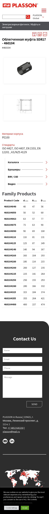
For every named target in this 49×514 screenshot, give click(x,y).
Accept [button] (24, 508)
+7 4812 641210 (15, 427)
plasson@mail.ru (11, 431)
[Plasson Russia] (20, 5)
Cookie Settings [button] (11, 508)
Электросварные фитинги (15, 24)
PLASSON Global (37, 17)
